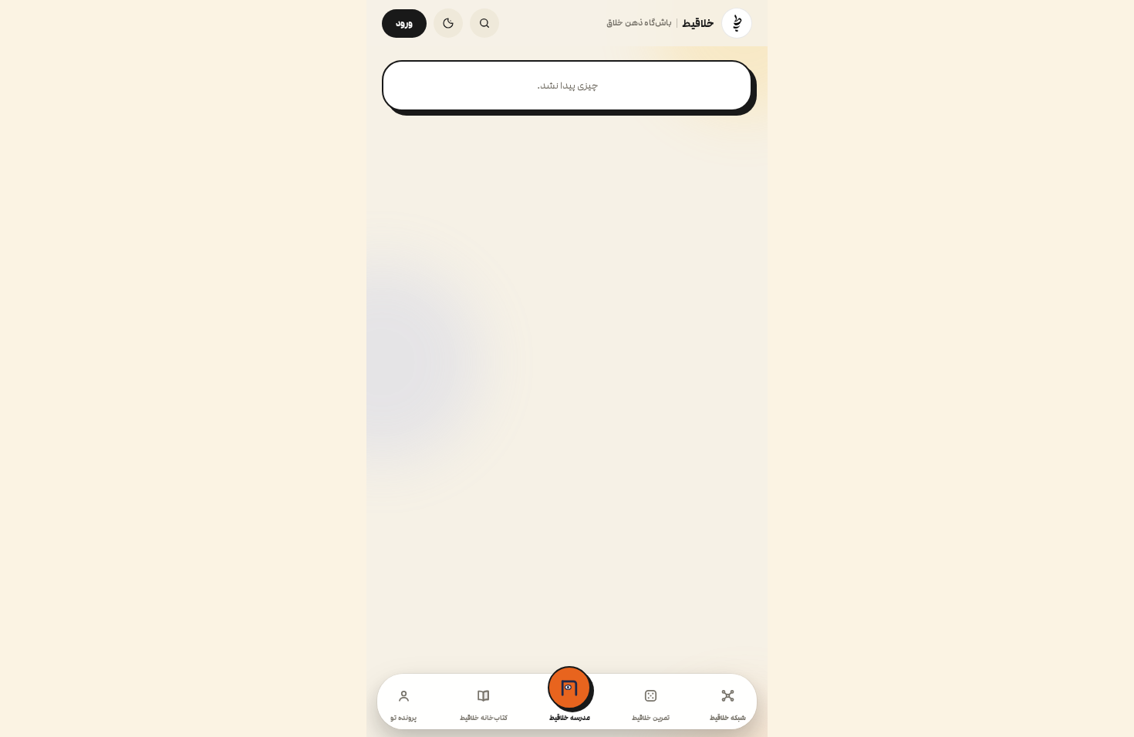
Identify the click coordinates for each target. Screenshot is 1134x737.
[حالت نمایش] (448, 23)
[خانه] (736, 23)
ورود (404, 23)
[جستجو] (484, 23)
